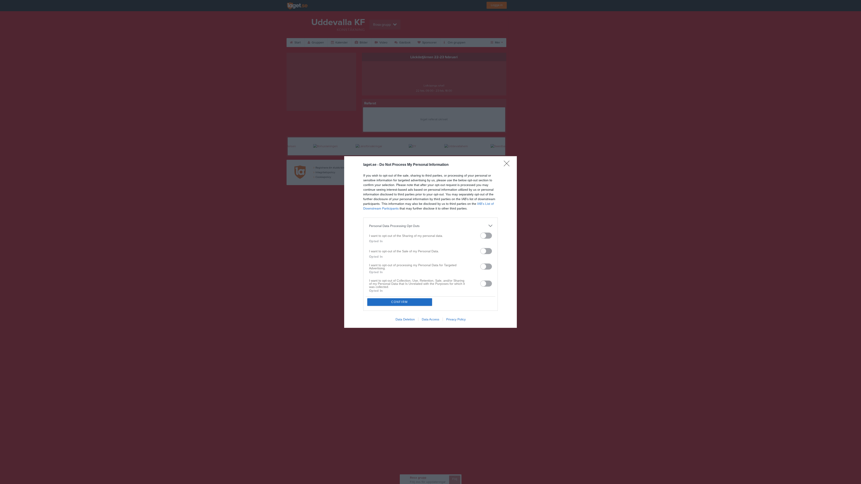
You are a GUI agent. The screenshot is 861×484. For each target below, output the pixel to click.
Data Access (430, 319)
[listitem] (430, 225)
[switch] (486, 236)
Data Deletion (405, 319)
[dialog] (430, 242)
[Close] (508, 165)
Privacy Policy (456, 319)
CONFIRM (399, 302)
